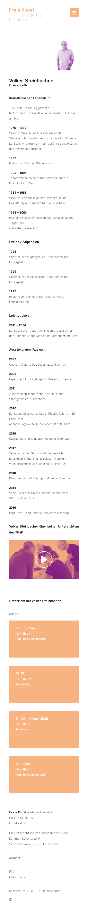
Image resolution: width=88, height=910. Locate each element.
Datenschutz (51, 891)
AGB (33, 891)
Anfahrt (14, 858)
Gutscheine (17, 877)
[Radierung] (44, 684)
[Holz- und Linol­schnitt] (44, 639)
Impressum (17, 891)
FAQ (12, 872)
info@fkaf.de (17, 823)
